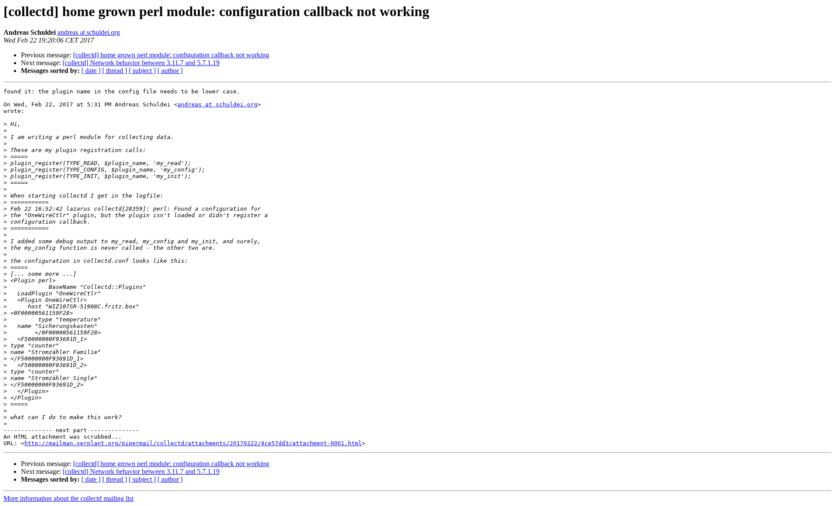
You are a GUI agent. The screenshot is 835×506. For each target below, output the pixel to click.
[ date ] (90, 70)
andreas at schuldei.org (88, 32)
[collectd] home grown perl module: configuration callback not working (171, 55)
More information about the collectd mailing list (68, 498)
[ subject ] (142, 70)
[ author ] (170, 70)
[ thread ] (114, 70)
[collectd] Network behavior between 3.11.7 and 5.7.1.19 (141, 62)
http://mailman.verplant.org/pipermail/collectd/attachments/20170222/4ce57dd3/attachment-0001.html (193, 443)
